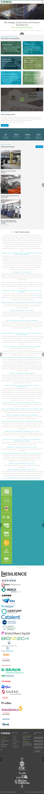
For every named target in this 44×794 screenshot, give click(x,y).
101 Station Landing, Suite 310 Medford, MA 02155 (26, 738)
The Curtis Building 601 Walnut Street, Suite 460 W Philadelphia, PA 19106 (27, 744)
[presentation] (1, 185)
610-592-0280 (3, 746)
